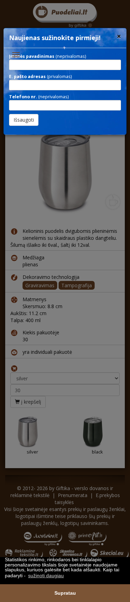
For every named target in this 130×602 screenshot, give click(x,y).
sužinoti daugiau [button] (46, 575)
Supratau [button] (65, 593)
